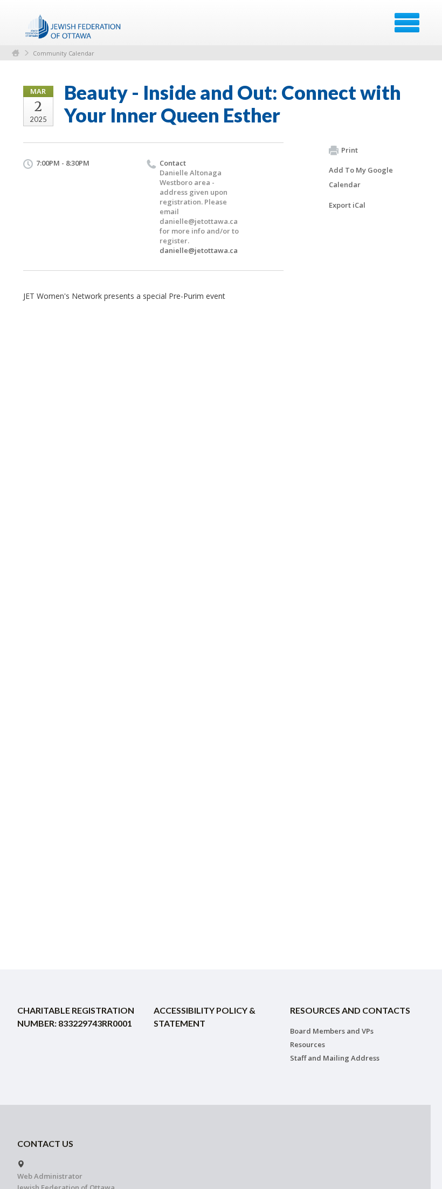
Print (349, 150)
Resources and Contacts (350, 1010)
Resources (307, 1044)
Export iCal (347, 205)
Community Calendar (63, 53)
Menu (407, 22)
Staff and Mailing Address (334, 1058)
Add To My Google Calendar (361, 177)
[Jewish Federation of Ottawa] (73, 26)
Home (15, 53)
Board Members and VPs (332, 1031)
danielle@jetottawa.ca (199, 250)
